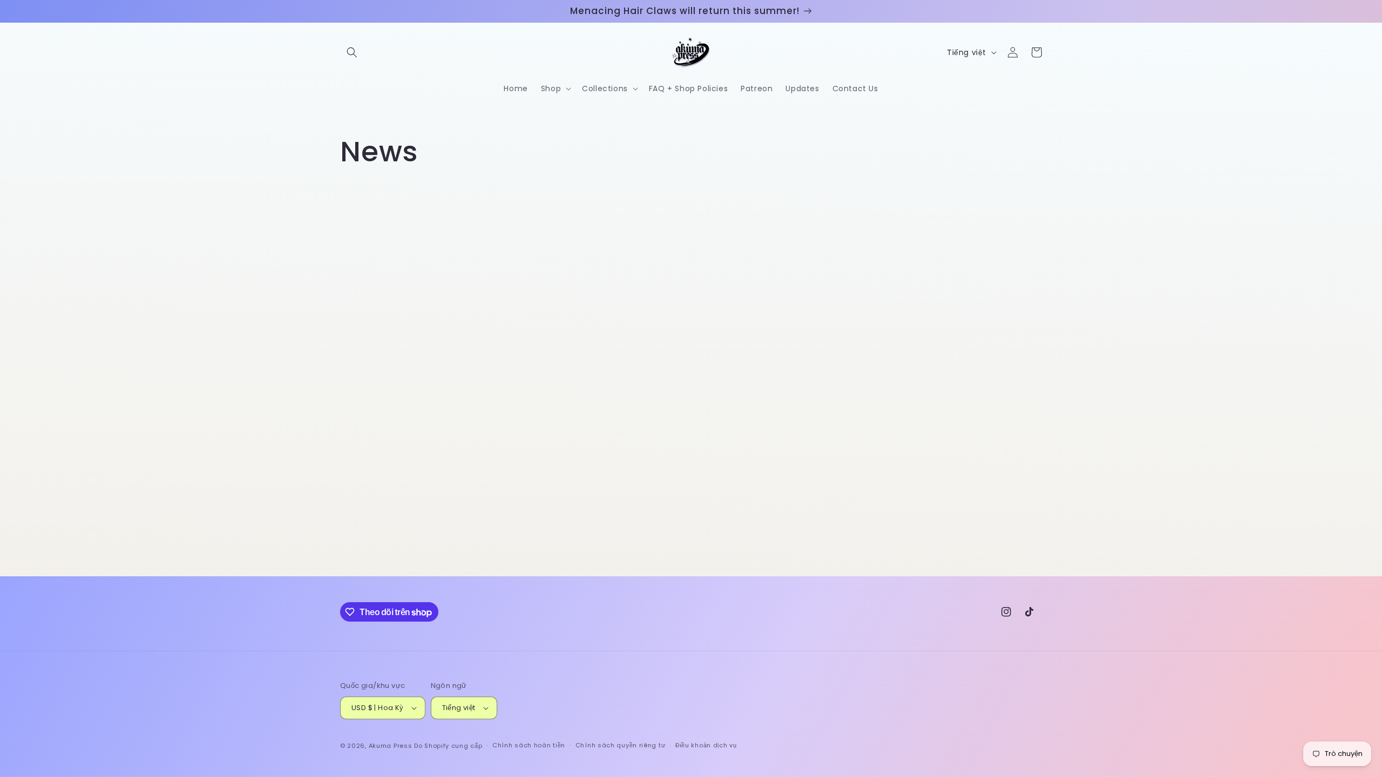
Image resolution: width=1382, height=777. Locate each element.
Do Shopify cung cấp (448, 745)
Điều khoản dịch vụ (706, 745)
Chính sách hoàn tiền (528, 745)
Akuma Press (390, 745)
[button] (352, 52)
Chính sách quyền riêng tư (620, 745)
